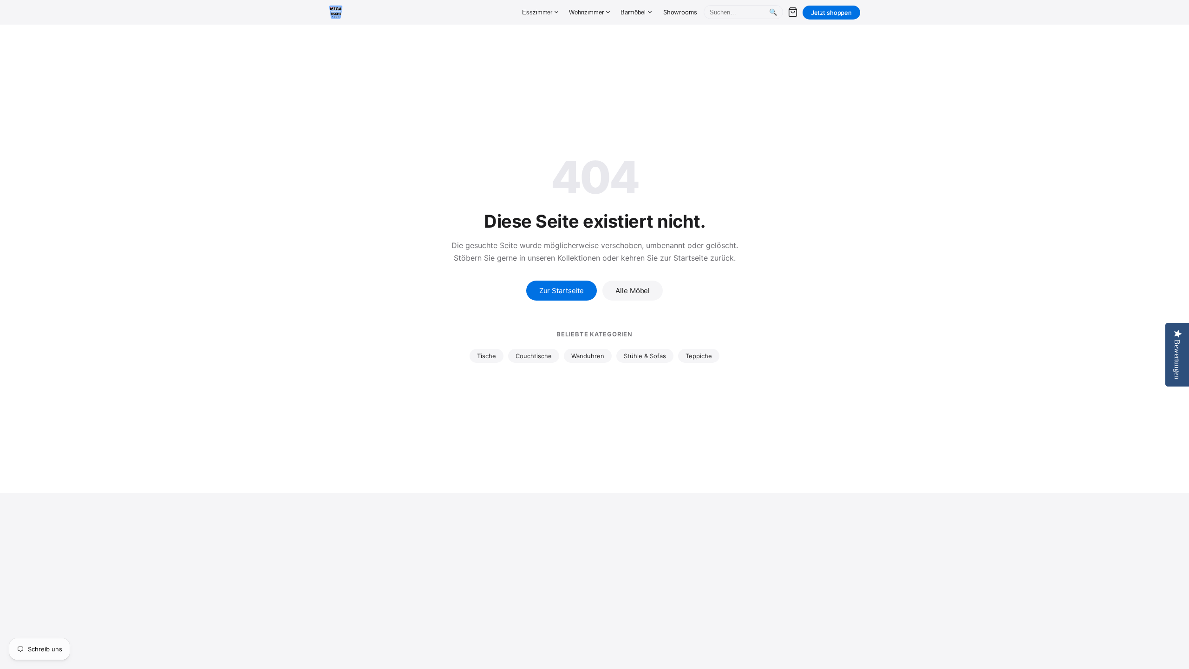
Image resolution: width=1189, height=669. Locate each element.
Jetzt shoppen (831, 12)
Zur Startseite (561, 290)
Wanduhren (587, 356)
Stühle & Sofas (645, 356)
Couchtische (534, 356)
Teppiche (699, 356)
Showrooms (680, 12)
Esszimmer (537, 12)
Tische (486, 356)
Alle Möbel (632, 290)
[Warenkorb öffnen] (793, 12)
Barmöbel (633, 12)
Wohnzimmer (586, 12)
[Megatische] (336, 12)
